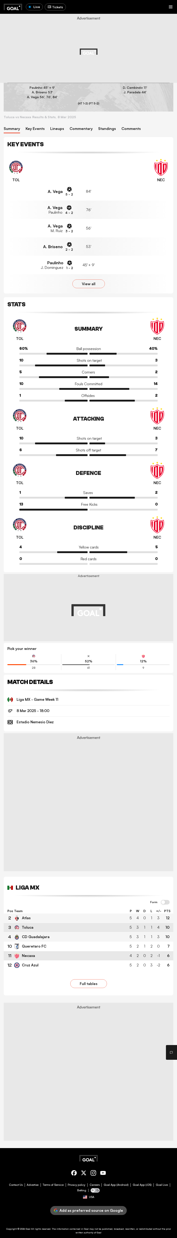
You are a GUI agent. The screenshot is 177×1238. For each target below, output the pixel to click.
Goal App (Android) (116, 1184)
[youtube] (103, 1173)
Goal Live (162, 1184)
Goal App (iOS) (142, 1184)
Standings (107, 128)
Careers (95, 1184)
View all (88, 283)
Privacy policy (76, 1184)
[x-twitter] (83, 1173)
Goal (28, 1228)
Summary (12, 128)
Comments (131, 128)
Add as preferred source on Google (91, 1210)
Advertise (32, 1184)
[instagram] (93, 1173)
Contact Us (16, 1184)
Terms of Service (53, 1184)
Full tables (88, 983)
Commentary (81, 128)
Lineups (57, 128)
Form (153, 902)
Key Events (35, 128)
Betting (81, 1190)
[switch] (165, 902)
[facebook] (74, 1173)
